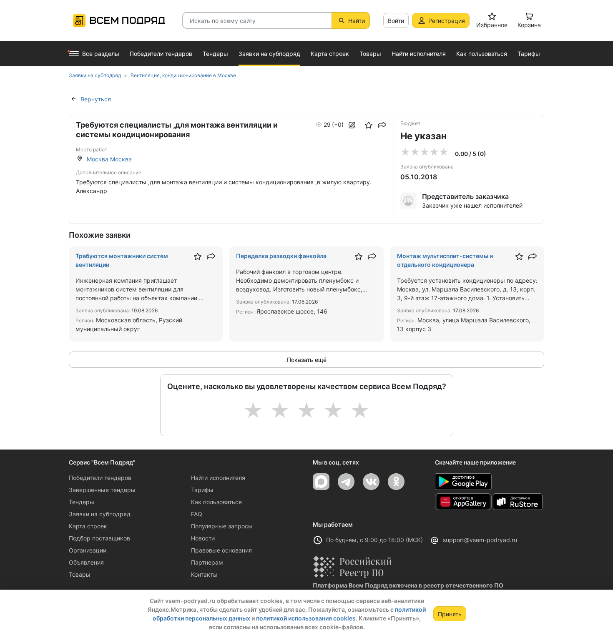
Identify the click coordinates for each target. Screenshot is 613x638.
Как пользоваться (216, 501)
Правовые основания (221, 550)
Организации (87, 550)
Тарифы (202, 489)
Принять (450, 614)
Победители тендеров (100, 477)
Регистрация (446, 20)
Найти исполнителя (218, 477)
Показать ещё (307, 359)
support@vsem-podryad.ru (480, 539)
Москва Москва (109, 159)
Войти (396, 20)
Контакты (204, 574)
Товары (79, 574)
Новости (203, 538)
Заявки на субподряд (100, 513)
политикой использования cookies (306, 618)
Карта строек (88, 526)
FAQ (196, 513)
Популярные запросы (222, 526)
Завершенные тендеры (102, 489)
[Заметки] (352, 125)
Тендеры (81, 501)
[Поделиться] (382, 125)
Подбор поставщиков (99, 538)
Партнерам (207, 562)
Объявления (86, 562)
